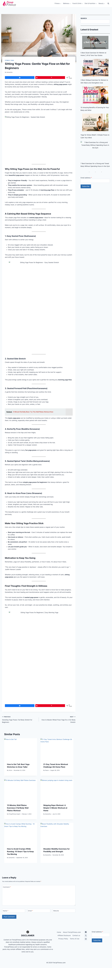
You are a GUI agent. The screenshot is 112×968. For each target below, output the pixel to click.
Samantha (9, 72)
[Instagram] (85, 938)
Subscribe (85, 186)
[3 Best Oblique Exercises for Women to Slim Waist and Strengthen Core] (95, 67)
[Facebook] (85, 932)
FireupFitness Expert (14, 814)
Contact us (76, 935)
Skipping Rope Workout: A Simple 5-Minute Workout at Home (55, 808)
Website (56, 911)
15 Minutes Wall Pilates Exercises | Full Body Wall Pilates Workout (17, 808)
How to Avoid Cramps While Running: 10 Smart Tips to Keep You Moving (20, 851)
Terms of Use (74, 939)
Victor (10, 770)
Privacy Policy (63, 939)
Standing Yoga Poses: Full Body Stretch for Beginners (17, 719)
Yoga (12, 60)
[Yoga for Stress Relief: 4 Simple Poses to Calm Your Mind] (95, 122)
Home (59, 932)
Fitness (7, 60)
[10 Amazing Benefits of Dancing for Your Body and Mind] (95, 95)
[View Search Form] (108, 3)
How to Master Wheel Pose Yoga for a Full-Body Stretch (58, 719)
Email (30, 911)
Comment (7, 887)
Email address (86, 178)
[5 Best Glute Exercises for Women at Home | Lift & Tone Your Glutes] (95, 42)
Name (5, 911)
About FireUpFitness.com (72, 932)
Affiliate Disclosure (64, 935)
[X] (85, 935)
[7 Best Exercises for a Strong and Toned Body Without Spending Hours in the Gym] (95, 151)
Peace (47, 770)
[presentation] (20, 749)
